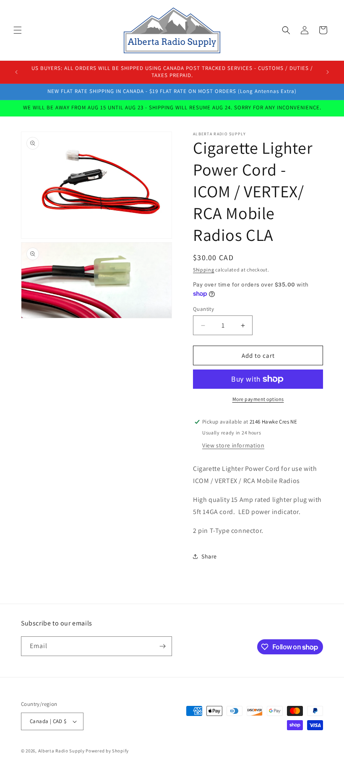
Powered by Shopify (107, 751)
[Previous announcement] (16, 72)
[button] (17, 30)
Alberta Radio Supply (61, 751)
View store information (233, 445)
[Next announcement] (327, 72)
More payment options (258, 399)
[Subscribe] (162, 646)
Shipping (203, 269)
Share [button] (209, 556)
